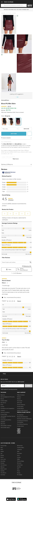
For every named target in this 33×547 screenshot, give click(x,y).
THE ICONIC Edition (5, 427)
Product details (6, 138)
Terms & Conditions (5, 412)
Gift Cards (19, 402)
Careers (2, 406)
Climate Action (20, 426)
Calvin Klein (20, 465)
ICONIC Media (4, 400)
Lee (1, 453)
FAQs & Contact (21, 395)
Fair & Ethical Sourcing (22, 424)
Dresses (2, 463)
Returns (19, 398)
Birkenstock (20, 445)
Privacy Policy (4, 414)
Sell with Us (3, 402)
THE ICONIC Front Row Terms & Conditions (8, 417)
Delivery (19, 396)
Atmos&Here (5, 100)
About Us (3, 395)
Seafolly (2, 470)
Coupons (3, 410)
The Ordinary (4, 465)
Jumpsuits (19, 449)
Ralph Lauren (4, 468)
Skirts (14, 13)
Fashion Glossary (21, 404)
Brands (2, 398)
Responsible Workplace (22, 416)
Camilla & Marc (20, 447)
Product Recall (20, 408)
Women (3, 13)
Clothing (8, 13)
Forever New (3, 445)
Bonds (2, 457)
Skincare (19, 463)
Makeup (2, 467)
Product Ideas (20, 406)
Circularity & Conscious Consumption (22, 421)
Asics (2, 449)
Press (2, 404)
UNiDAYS (3, 421)
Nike (2, 447)
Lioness (19, 457)
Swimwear (19, 453)
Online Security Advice (6, 419)
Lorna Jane (3, 459)
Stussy (18, 472)
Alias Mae (3, 461)
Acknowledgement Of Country (7, 396)
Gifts (18, 451)
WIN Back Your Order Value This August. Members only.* (16, 9)
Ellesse (2, 455)
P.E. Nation (19, 474)
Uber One (3, 423)
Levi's (18, 455)
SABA (18, 459)
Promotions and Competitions (7, 408)
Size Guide (26, 128)
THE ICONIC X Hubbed (6, 425)
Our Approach (20, 414)
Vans (18, 468)
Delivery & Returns (7, 164)
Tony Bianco (3, 472)
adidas (2, 451)
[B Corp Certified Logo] (24, 431)
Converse (3, 474)
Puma (18, 470)
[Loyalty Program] (29, 5)
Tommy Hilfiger (20, 461)
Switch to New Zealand (22, 410)
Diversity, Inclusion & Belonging (24, 418)
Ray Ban (19, 467)
